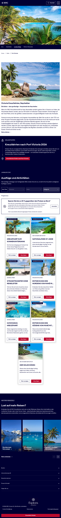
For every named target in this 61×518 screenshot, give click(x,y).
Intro (2, 46)
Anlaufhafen (9, 46)
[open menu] (58, 3)
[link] (6, 449)
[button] (51, 189)
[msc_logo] (4, 3)
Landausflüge (17, 46)
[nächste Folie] (58, 456)
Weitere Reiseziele (28, 46)
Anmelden (54, 206)
